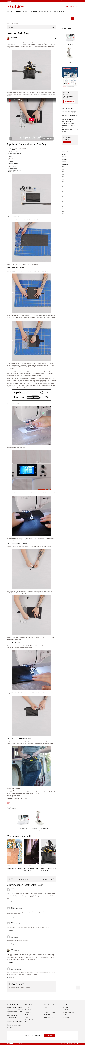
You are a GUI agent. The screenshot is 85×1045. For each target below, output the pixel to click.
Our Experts (34, 11)
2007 (63, 214)
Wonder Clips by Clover (14, 163)
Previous (11, 27)
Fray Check (10, 161)
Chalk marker (11, 160)
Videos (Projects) (27, 865)
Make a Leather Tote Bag (14, 868)
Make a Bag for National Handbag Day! (48, 869)
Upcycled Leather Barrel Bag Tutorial (31, 869)
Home (8, 23)
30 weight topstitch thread (14, 153)
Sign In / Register (71, 6)
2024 (63, 171)
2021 (63, 179)
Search (72, 18)
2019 (63, 184)
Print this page (13, 803)
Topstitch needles (12, 168)
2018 (63, 186)
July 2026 (64, 154)
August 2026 (65, 151)
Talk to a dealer (69, 101)
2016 (63, 191)
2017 (63, 189)
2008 (63, 211)
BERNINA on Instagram (70, 1010)
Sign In (45, 1019)
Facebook (67, 1007)
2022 (63, 176)
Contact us (46, 1007)
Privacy (45, 1010)
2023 (63, 174)
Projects (9, 11)
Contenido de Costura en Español (54, 11)
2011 (63, 204)
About (41, 11)
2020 (63, 181)
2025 (63, 169)
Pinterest (67, 1015)
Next (53, 27)
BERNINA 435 (11, 171)
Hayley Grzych (14, 37)
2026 (63, 166)
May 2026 (64, 159)
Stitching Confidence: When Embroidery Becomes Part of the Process (70, 129)
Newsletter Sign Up (48, 1017)
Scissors (10, 156)
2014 (63, 196)
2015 (63, 194)
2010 (63, 206)
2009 (63, 209)
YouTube (67, 1017)
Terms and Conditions (49, 1012)
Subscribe (67, 142)
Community (25, 11)
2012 (63, 201)
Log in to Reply (10, 901)
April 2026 (64, 161)
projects (8, 865)
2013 (63, 199)
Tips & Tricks (17, 11)
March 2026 (65, 164)
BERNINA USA (47, 1015)
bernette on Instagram (70, 1012)
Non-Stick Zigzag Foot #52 (14, 170)
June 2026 (64, 156)
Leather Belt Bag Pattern (14, 150)
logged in (18, 987)
